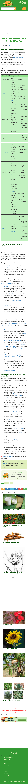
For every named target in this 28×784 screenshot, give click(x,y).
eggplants (12, 356)
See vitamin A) (8, 267)
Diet (5, 33)
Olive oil (13, 232)
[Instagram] (16, 753)
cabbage (10, 341)
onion (24, 339)
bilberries (6, 397)
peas (24, 323)
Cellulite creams (8, 761)
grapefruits (12, 346)
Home (2, 33)
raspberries (14, 100)
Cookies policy (21, 781)
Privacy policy (13, 781)
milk (12, 174)
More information (7, 456)
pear (14, 341)
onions (22, 428)
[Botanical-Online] (8, 3)
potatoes (6, 356)
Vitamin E (6, 306)
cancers (21, 432)
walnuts (3, 325)
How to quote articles (9, 775)
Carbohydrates (5, 152)
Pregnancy (6, 769)
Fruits (3, 93)
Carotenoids (7, 266)
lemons (6, 346)
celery (5, 355)
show (9, 45)
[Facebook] (11, 753)
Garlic (15, 428)
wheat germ (9, 325)
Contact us (6, 771)
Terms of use (6, 781)
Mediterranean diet (8, 757)
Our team (6, 773)
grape (16, 439)
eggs (12, 192)
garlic (20, 339)
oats (25, 369)
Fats (2, 228)
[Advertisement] (14, 24)
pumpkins (9, 283)
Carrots (11, 420)
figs (20, 355)
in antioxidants (11, 248)
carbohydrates (20, 57)
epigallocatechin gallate (18, 348)
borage (17, 355)
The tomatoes (14, 411)
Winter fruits (7, 765)
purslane (8, 323)
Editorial (19, 473)
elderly (7, 483)
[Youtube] (13, 753)
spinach (3, 283)
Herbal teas (7, 763)
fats (14, 57)
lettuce (20, 323)
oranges (14, 300)
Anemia (6, 767)
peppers (11, 293)
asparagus (15, 323)
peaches (18, 356)
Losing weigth (7, 759)
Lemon (11, 446)
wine (24, 333)
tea (17, 333)
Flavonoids (7, 330)
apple (5, 341)
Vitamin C (6, 286)
